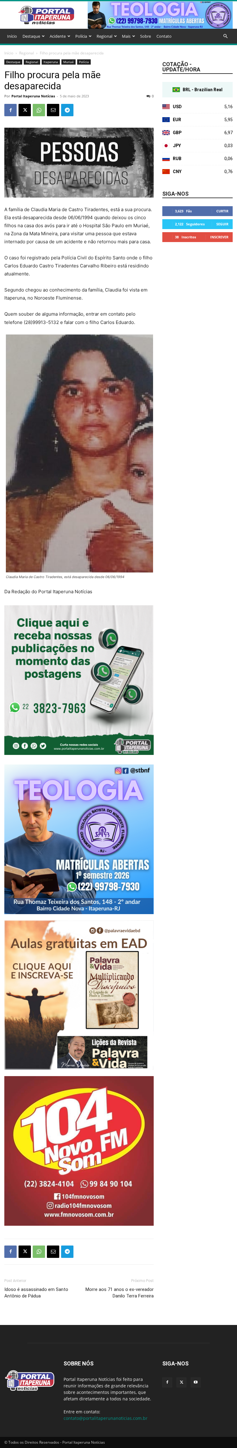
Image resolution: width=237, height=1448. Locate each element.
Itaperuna (51, 62)
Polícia (81, 36)
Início (12, 36)
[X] (25, 110)
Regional (104, 36)
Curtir (222, 211)
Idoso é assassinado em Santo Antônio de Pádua (36, 1293)
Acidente (58, 36)
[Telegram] (67, 110)
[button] (225, 36)
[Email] (53, 110)
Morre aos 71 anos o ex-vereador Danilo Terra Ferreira (119, 1293)
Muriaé (68, 62)
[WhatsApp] (39, 110)
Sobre (145, 36)
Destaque (31, 36)
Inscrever (219, 237)
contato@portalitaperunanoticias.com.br (106, 1418)
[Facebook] (10, 110)
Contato (164, 36)
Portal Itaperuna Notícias (33, 96)
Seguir (222, 224)
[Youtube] (196, 1382)
